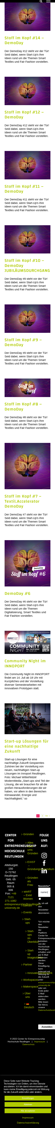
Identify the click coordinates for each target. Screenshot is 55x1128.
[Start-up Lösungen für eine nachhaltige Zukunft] (27, 718)
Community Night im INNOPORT (25, 663)
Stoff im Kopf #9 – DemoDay (23, 342)
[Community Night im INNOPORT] (27, 642)
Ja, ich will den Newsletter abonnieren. (44, 908)
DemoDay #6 (18, 593)
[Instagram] (44, 855)
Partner (27, 964)
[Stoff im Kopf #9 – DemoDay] (27, 318)
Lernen (27, 905)
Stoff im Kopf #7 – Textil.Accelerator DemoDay (23, 501)
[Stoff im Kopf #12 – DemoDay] (27, 91)
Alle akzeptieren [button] (28, 1111)
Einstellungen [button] (28, 1098)
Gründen (27, 834)
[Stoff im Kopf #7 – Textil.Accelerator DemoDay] (27, 466)
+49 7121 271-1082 (10, 897)
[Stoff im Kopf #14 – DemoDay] (27, 16)
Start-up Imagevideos (29, 954)
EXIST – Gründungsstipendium (29, 865)
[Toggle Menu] (48, 1)
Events (27, 912)
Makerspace (27, 986)
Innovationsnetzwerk (29, 973)
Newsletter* (44, 886)
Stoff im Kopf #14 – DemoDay (24, 40)
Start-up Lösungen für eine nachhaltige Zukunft (26, 746)
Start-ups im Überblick (29, 936)
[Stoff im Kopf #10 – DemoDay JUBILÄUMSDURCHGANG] (27, 239)
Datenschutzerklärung (28, 1123)
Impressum (39, 1041)
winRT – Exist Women (27, 895)
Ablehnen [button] (28, 1104)
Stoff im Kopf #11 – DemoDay (24, 188)
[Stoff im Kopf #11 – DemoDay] (27, 165)
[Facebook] (44, 863)
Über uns (28, 995)
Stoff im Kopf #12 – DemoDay (24, 114)
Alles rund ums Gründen (29, 848)
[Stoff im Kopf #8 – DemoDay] (27, 388)
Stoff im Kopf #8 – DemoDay (23, 406)
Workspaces (27, 979)
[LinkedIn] (44, 870)
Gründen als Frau (29, 881)
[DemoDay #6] (27, 563)
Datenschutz (28, 1044)
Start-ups (27, 921)
